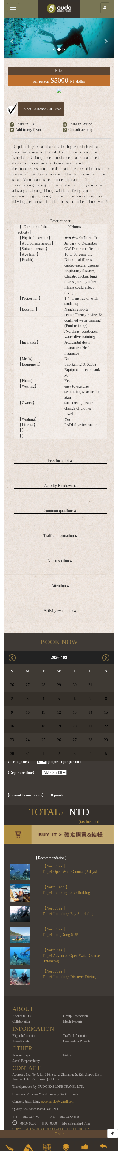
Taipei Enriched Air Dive (41, 109)
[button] (12, 38)
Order (59, 1134)
